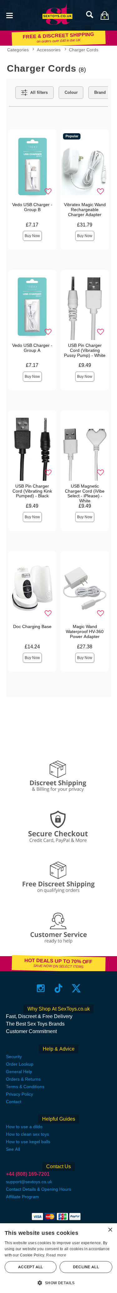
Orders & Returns (23, 1079)
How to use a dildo (24, 1126)
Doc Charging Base (32, 626)
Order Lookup (19, 1064)
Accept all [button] (30, 1267)
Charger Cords (83, 49)
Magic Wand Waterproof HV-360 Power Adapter (85, 631)
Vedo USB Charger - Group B (32, 207)
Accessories (49, 49)
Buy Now (32, 236)
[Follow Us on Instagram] (40, 988)
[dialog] (58, 1258)
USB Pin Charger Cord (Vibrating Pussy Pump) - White (84, 350)
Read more (56, 1255)
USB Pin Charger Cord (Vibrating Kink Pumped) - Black (32, 491)
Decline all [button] (86, 1267)
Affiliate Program (22, 1196)
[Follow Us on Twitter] (76, 988)
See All (13, 1149)
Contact (13, 1101)
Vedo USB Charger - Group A (32, 347)
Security (14, 1056)
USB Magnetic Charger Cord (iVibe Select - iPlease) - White (85, 493)
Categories (18, 49)
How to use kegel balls (28, 1141)
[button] (9, 14)
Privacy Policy (19, 1094)
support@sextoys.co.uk (29, 1181)
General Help (19, 1071)
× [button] (110, 1230)
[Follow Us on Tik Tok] (58, 988)
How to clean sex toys (27, 1134)
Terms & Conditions (25, 1086)
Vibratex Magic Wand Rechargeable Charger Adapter (85, 209)
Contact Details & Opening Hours (38, 1189)
